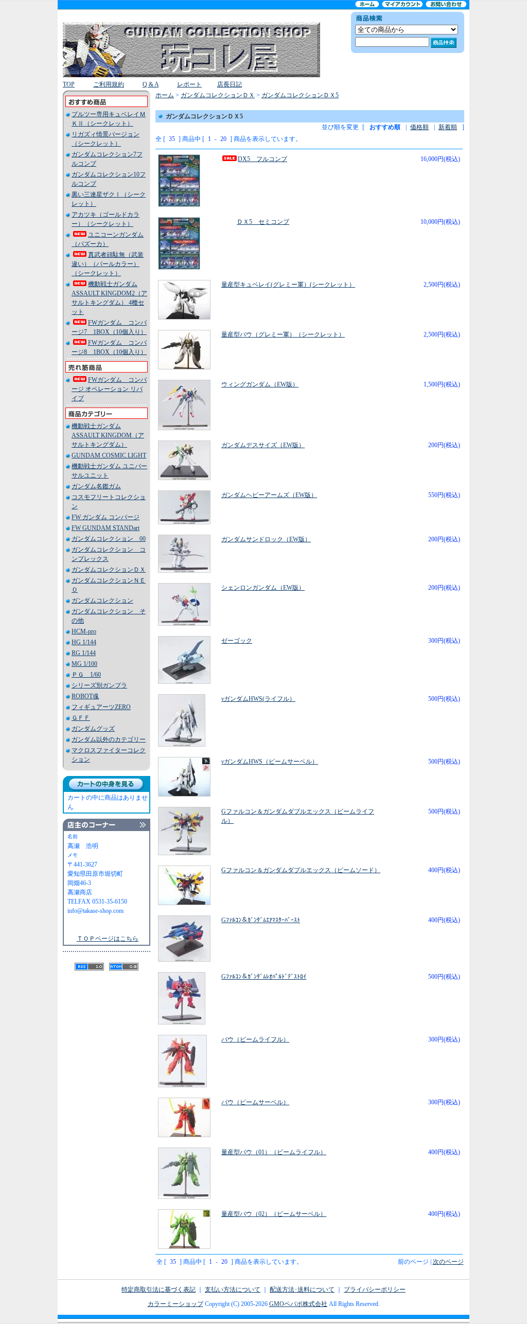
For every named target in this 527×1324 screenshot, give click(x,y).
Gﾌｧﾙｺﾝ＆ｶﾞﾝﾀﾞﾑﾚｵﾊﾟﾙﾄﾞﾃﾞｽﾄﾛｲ (263, 976)
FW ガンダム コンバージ (105, 517)
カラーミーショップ (175, 1304)
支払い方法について (232, 1289)
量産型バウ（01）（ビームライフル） (273, 1152)
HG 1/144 (84, 642)
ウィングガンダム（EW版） (259, 384)
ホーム (164, 95)
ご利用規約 (108, 84)
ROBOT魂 (85, 696)
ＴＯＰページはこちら (107, 938)
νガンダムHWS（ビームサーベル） (269, 761)
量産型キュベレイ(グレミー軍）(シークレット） (288, 284)
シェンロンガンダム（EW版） (263, 587)
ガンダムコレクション (102, 600)
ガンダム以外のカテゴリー (109, 739)
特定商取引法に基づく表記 (158, 1289)
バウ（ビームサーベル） (255, 1102)
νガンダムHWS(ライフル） (258, 698)
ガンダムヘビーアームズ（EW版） (269, 495)
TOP (69, 84)
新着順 (447, 127)
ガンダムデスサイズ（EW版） (263, 445)
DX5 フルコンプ (262, 159)
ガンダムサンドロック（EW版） (266, 539)
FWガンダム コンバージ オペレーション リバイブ (109, 389)
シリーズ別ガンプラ (99, 685)
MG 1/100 (84, 663)
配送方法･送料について (302, 1289)
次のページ (448, 1261)
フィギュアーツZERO (101, 707)
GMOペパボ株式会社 (298, 1304)
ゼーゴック (236, 640)
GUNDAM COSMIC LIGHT (109, 455)
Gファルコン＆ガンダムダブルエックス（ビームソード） (300, 870)
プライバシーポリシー (375, 1289)
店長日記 (229, 84)
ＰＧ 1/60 (86, 674)
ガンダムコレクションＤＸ (109, 569)
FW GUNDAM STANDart (105, 528)
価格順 (419, 127)
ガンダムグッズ (93, 728)
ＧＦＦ (81, 717)
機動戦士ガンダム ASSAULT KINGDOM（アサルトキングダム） (108, 435)
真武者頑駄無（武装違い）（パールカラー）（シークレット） (108, 264)
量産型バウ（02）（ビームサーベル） (273, 1213)
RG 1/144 (84, 653)
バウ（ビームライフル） (255, 1039)
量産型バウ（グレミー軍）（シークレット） (283, 334)
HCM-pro (84, 631)
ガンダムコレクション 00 (109, 538)
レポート (189, 84)
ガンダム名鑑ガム (96, 486)
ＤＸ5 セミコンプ (263, 221)
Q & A (151, 84)
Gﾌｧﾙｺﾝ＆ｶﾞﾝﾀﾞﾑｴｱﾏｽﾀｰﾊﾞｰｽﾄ (260, 920)
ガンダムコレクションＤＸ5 (300, 95)
